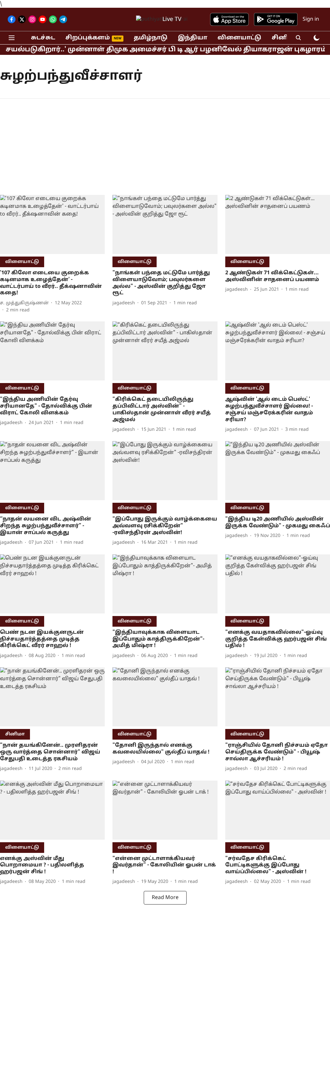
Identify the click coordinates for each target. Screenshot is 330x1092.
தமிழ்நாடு (151, 38)
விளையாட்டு (239, 38)
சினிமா (284, 38)
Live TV (171, 19)
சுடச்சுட (43, 38)
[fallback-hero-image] (52, 224)
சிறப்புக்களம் (87, 38)
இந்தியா (192, 38)
